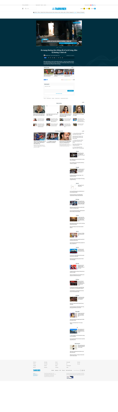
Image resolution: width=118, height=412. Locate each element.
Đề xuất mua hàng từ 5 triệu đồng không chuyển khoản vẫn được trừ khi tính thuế (76, 195)
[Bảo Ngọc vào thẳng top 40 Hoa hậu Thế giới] (73, 235)
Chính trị (36, 12)
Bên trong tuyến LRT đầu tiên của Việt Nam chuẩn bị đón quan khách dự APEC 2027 (81, 219)
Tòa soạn (63, 370)
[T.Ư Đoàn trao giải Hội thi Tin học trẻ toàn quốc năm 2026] (73, 251)
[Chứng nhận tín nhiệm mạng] (69, 377)
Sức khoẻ (45, 363)
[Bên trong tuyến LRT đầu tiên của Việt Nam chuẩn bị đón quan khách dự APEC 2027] (73, 219)
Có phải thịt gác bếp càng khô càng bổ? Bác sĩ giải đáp (81, 298)
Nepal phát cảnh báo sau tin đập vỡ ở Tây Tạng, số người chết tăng (77, 179)
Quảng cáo (56, 370)
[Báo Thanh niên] (36, 370)
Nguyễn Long (48, 55)
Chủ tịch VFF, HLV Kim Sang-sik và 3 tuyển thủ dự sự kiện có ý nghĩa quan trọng (81, 283)
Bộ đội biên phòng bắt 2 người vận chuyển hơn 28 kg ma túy (81, 154)
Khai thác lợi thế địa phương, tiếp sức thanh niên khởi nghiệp (77, 259)
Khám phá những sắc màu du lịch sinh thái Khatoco (76, 227)
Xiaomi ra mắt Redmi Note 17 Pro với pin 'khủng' (76, 323)
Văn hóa (62, 12)
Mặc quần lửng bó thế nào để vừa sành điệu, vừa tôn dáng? (81, 346)
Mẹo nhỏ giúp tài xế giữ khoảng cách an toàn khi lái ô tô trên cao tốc (81, 330)
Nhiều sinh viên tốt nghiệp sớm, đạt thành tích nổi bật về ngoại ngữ (81, 266)
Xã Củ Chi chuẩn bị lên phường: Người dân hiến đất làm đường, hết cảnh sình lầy (77, 211)
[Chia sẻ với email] (54, 57)
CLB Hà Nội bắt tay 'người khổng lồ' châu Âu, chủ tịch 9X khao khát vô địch (77, 291)
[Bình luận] (58, 57)
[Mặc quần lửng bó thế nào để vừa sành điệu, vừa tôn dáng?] (73, 347)
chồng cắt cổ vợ (57, 98)
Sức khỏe (50, 12)
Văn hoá (56, 363)
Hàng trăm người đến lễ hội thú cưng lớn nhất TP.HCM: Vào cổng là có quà (77, 208)
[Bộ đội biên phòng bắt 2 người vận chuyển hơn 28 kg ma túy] (73, 155)
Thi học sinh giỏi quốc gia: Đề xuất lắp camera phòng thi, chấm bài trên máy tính (77, 275)
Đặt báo (53, 370)
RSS (60, 370)
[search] (31, 8)
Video (75, 12)
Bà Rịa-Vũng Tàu (49, 98)
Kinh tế (44, 12)
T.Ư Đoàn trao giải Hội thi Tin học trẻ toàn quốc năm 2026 (81, 250)
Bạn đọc (78, 362)
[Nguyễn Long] (44, 55)
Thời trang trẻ (82, 12)
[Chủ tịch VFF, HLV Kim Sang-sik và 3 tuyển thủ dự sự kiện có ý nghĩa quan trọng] (73, 283)
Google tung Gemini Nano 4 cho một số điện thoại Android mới (81, 314)
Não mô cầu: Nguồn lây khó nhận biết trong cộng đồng (76, 304)
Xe (73, 12)
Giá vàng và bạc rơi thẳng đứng (81, 186)
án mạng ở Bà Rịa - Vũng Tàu (64, 98)
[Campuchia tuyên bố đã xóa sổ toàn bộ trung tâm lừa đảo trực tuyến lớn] (73, 171)
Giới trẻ (53, 12)
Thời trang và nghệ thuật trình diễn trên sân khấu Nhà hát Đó (77, 352)
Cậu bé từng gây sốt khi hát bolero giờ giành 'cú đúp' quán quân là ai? (77, 243)
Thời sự (39, 12)
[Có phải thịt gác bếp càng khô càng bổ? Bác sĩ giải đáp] (73, 299)
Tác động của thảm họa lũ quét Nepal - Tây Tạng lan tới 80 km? (76, 176)
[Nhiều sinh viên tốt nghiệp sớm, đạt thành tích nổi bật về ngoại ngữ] (73, 267)
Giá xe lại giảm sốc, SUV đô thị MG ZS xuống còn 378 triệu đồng (77, 336)
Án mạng (53, 98)
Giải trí (65, 12)
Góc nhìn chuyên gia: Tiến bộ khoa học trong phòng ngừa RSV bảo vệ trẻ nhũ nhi (77, 307)
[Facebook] (92, 5)
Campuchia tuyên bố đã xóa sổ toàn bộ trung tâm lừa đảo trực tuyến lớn (81, 170)
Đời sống (47, 12)
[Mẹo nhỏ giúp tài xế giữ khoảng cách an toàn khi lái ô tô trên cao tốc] (73, 331)
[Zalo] (95, 5)
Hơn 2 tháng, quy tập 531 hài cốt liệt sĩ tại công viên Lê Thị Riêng (77, 160)
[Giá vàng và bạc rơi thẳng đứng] (73, 187)
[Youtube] (90, 5)
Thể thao (67, 12)
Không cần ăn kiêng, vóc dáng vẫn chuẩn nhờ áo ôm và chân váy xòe (77, 355)
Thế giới (41, 12)
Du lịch (59, 12)
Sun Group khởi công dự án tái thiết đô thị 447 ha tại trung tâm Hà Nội (77, 192)
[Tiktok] (93, 5)
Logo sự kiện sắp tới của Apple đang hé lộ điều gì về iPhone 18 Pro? (77, 320)
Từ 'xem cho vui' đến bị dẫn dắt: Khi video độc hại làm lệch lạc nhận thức (77, 256)
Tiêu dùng (78, 12)
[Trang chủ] (33, 12)
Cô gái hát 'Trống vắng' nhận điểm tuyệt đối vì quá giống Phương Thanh (77, 240)
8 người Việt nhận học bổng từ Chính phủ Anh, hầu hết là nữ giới (77, 272)
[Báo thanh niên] (59, 8)
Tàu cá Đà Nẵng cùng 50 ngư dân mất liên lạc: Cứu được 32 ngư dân (77, 163)
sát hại (45, 98)
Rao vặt (78, 363)
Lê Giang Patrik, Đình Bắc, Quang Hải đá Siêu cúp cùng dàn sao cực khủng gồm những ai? (77, 288)
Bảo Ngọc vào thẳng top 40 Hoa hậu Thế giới (81, 234)
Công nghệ (71, 12)
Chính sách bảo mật (69, 370)
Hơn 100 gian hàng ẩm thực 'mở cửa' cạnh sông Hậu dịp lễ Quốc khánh (77, 224)
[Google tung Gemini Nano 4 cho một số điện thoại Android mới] (73, 315)
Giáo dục (56, 12)
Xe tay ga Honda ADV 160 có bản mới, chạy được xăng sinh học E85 (77, 339)
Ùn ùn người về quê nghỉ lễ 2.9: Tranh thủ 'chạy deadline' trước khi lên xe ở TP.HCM (81, 202)
